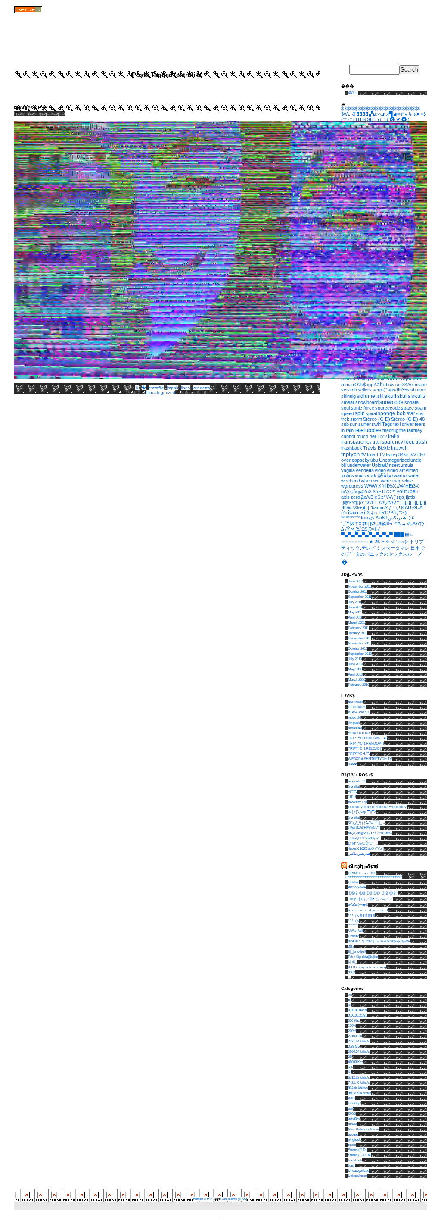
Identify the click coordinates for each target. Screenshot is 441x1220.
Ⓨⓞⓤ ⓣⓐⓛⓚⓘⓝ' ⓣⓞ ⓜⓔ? (373, 893)
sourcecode (387, 407)
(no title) (354, 786)
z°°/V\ (387, 497)
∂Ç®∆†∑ (416, 523)
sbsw (388, 384)
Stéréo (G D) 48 (408, 419)
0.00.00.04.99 (357, 1010)
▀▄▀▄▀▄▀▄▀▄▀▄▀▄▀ (367, 534)
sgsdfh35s (399, 389)
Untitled (353, 882)
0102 (351, 972)
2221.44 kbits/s (359, 1041)
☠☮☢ (352, 764)
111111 (352, 797)
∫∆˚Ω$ (361, 529)
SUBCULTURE (359, 733)
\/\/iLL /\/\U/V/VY (382, 502)
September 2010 (360, 654)
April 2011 (355, 617)
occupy (353, 1134)
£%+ (357, 507)
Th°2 (382, 436)
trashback (351, 447)
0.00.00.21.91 (357, 1015)
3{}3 (351, 946)
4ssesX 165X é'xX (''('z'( (366, 849)
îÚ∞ (352, 512)
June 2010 (355, 664)
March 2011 (356, 623)
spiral (371, 413)
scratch (349, 389)
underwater (359, 465)
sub (345, 424)
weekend (350, 480)
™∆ (397, 523)
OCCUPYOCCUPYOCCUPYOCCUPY (377, 807)
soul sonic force (357, 407)
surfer (364, 424)
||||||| (406, 502)
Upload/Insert (386, 465)
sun (353, 424)
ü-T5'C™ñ (385, 512)
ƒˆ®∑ (402, 512)
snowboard (367, 402)
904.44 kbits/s (358, 1088)
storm (356, 419)
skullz (418, 396)
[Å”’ (362, 502)
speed (347, 413)
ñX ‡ (368, 512)
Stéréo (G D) (376, 419)
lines (185, 387)
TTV (380, 454)
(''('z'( (346, 119)
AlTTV (352, 792)
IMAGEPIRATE (359, 712)
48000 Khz (355, 1062)
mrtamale (355, 728)
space (407, 407)
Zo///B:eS (370, 497)
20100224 (355, 1036)
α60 (383, 517)
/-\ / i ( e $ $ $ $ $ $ (361, 915)
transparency (356, 441)
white (407, 480)
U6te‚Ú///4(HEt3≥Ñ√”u (364, 828)
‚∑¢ (410, 517)
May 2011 (355, 612)
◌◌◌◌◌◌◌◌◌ (354, 541)
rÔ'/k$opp (363, 384)
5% (350, 1067)
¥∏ (366, 507)
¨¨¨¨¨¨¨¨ (353, 926)
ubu (374, 460)
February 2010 (358, 685)
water (414, 475)
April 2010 (355, 674)
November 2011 (359, 586)
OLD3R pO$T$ (363, 866)
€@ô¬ (385, 523)
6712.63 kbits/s (359, 1077)
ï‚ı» (360, 512)
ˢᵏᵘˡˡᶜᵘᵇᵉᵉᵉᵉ (350, 517)
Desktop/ (354, 1103)
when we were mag (381, 480)
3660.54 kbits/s (359, 1052)
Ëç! (396, 507)
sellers (365, 389)
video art (396, 470)
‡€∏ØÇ (370, 523)
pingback (354, 1140)
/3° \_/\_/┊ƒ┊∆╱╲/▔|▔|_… (366, 823)
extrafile (156, 387)
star (411, 413)
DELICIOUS (357, 707)
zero (355, 497)
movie (352, 1124)
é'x (344, 512)
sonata (411, 402)
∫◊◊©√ (374, 529)
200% (352, 1031)
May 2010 (355, 669)
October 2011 (357, 592)
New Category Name (363, 1129)
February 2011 (358, 628)
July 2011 (354, 602)
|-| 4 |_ (352, 962)
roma (346, 384)
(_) (383, 119)
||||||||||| (419, 502)
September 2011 (359, 597)
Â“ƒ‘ (388, 507)
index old (354, 717)
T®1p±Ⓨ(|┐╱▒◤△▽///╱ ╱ (370, 899)
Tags (387, 424)
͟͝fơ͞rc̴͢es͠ (368, 517)
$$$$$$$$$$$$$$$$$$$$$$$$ (389, 108)
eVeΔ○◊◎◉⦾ (358, 905)
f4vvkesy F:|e (30, 108)
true (371, 454)
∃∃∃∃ (362, 113)
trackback (355, 1160)
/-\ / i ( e (353, 921)
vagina (348, 470)
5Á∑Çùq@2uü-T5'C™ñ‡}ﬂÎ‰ (370, 833)
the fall (406, 430)
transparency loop (394, 442)
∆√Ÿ (345, 529)
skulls (403, 396)
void (359, 475)
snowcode (391, 402)
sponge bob (392, 413)
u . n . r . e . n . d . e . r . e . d (368, 910)
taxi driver (403, 424)
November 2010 (359, 643)
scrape (419, 384)
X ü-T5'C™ (384, 491)
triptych (399, 448)
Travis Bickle (376, 447)
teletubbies (368, 430)
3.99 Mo (354, 1046)
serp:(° (380, 389)
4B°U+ (353, 93)
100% (352, 1026)
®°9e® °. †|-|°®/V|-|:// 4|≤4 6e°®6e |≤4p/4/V (379, 941)
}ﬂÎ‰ (346, 507)
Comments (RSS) (233, 1199)
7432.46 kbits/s (359, 1083)
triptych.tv (353, 454)
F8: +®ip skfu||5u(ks (363, 957)
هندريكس (397, 517)
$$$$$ (351, 108)
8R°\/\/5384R (357, 887)
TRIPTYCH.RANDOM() (366, 743)
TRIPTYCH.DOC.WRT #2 (367, 738)
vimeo (412, 470)
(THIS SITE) (366, 119)
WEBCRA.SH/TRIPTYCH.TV (370, 759)
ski (380, 396)
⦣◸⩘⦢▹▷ (400, 541)
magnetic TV (357, 781)
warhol (400, 475)
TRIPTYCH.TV (359, 754)
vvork (370, 475)
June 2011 (355, 607)
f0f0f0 (352, 1114)
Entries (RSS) (203, 1199)
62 (349, 1072)
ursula (407, 465)
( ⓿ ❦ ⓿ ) (398, 119)
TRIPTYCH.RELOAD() (365, 749)
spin (360, 413)
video (380, 470)
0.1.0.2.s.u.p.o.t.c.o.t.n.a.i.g (367, 967)
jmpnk (172, 387)
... (349, 977)
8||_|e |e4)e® (357, 952)
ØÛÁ (417, 507)
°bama (376, 507)
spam (420, 407)
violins (347, 475)
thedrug (390, 430)
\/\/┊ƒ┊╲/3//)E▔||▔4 (362, 812)
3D (350, 1057)
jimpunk (354, 723)
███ (399, 534)
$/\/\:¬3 (348, 113)
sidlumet (366, 396)
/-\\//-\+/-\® (355, 931)
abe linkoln (355, 702)
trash (421, 442)
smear (347, 402)
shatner (418, 389)
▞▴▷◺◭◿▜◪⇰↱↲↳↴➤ (394, 113)
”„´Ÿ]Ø (347, 523)
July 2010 (355, 659)
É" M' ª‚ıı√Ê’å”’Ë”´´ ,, (363, 843)
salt (378, 384)
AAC (351, 1098)
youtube (406, 491)
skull (390, 395)
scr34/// (403, 384)
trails (393, 436)
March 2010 (356, 680)
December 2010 (359, 638)
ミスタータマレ (393, 548)
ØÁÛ (406, 507)
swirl (376, 424)
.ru (350, 995)
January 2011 (357, 633)
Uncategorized (160, 392)
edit (350, 1109)
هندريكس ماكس (359, 854)
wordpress (352, 485)
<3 (423, 113)
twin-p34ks (397, 454)
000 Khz (354, 1021)
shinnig (348, 396)
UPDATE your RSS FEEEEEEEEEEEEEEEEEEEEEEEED (373, 875)
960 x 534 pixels (359, 1093)
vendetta (201, 387)
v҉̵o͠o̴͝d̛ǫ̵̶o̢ (385, 475)
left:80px (354, 1119)
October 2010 (357, 649)
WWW (370, 485)
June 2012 (355, 581)
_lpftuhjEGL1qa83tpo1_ (364, 838)
